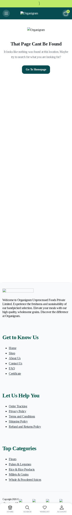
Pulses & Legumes (20, 464)
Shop (12, 353)
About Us (15, 358)
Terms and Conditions (22, 416)
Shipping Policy (18, 421)
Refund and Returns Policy (25, 426)
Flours (12, 459)
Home (12, 348)
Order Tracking (18, 406)
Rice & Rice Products (22, 469)
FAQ (12, 368)
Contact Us (15, 363)
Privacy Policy (17, 411)
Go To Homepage (36, 69)
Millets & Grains (19, 474)
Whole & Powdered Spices (25, 479)
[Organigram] (36, 13)
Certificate (15, 373)
